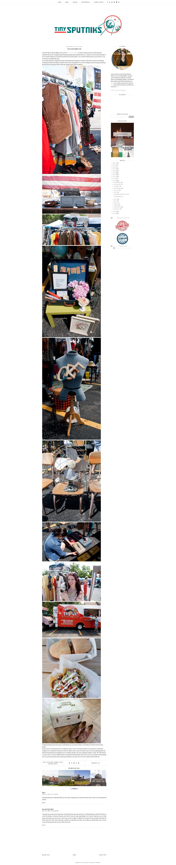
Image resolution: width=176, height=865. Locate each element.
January (117, 209)
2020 (114, 167)
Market (56, 762)
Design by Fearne (94, 862)
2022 (114, 163)
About (67, 2)
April (116, 203)
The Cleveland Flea (72, 53)
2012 (114, 211)
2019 (114, 169)
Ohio (61, 762)
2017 (114, 172)
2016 (114, 174)
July (115, 192)
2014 (114, 178)
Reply (44, 802)
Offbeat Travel (98, 2)
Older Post (102, 855)
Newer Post (46, 855)
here (112, 83)
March (116, 205)
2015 (114, 176)
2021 (114, 165)
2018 (114, 171)
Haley (43, 793)
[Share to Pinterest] (74, 763)
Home (59, 2)
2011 (114, 213)
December (117, 182)
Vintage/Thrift (53, 763)
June (115, 199)
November (117, 184)
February (117, 207)
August (116, 190)
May (115, 201)
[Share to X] (69, 763)
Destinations (85, 2)
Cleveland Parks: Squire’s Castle (121, 194)
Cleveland (50, 762)
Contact (75, 2)
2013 (114, 180)
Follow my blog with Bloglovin (118, 90)
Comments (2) (95, 763)
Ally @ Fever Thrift (48, 809)
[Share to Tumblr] (76, 763)
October (117, 186)
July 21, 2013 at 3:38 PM (50, 794)
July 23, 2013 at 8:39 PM (50, 811)
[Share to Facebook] (71, 763)
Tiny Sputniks (84, 862)
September (117, 188)
